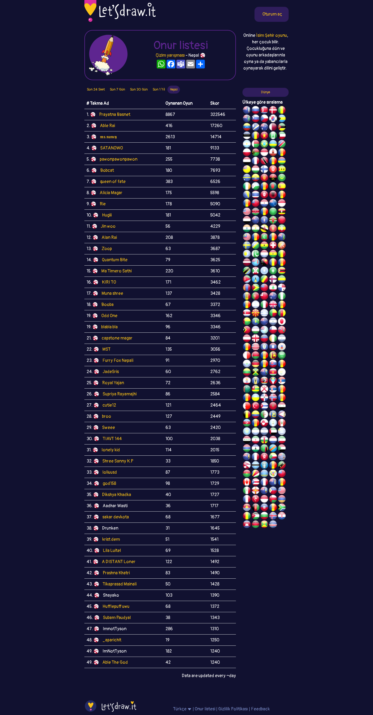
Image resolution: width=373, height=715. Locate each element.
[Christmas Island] (255, 322)
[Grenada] (264, 525)
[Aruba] (264, 474)
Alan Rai (109, 237)
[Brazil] (264, 144)
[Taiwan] (281, 474)
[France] (264, 482)
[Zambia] (264, 449)
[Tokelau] (264, 322)
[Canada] (246, 482)
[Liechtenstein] (264, 339)
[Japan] (281, 322)
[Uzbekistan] (255, 330)
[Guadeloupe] (281, 305)
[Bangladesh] (273, 187)
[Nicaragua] (281, 339)
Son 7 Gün (117, 89)
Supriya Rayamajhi (120, 394)
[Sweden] (246, 246)
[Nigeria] (281, 296)
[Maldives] (264, 237)
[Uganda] (281, 212)
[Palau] (246, 254)
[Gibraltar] (273, 153)
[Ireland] (246, 187)
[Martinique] (273, 237)
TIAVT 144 (112, 438)
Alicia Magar (111, 193)
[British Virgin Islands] (281, 237)
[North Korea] (264, 110)
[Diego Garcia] (264, 212)
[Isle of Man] (255, 499)
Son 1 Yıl (159, 89)
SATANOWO (111, 148)
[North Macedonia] (255, 313)
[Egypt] (246, 161)
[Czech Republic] (264, 119)
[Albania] (273, 195)
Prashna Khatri (116, 573)
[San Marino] (246, 364)
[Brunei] (264, 229)
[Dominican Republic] (264, 398)
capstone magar (117, 338)
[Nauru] (246, 178)
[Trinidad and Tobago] (264, 161)
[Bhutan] (281, 246)
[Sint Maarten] (246, 398)
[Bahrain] (246, 406)
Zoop (107, 248)
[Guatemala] (273, 423)
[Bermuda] (281, 330)
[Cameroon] (281, 313)
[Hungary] (255, 170)
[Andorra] (273, 508)
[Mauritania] (281, 178)
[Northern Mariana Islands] (264, 465)
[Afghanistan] (255, 508)
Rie (103, 204)
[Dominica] (273, 220)
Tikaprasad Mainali (120, 584)
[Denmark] (273, 110)
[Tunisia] (264, 195)
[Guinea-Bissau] (246, 322)
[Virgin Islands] (273, 474)
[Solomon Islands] (255, 246)
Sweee (108, 427)
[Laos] (273, 347)
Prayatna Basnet (114, 114)
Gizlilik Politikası (233, 709)
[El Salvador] (273, 322)
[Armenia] (281, 499)
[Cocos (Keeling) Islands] (273, 296)
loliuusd (109, 472)
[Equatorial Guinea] (281, 440)
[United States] (246, 212)
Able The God (115, 662)
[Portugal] (255, 296)
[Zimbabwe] (281, 271)
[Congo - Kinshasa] (273, 449)
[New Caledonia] (246, 499)
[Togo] (255, 389)
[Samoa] (264, 288)
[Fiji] (255, 263)
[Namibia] (281, 144)
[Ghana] (264, 246)
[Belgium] (246, 415)
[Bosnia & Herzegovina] (246, 195)
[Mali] (281, 254)
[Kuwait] (281, 136)
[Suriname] (273, 372)
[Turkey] (255, 406)
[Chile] (273, 330)
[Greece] (264, 313)
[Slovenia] (255, 119)
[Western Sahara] (264, 356)
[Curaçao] (281, 263)
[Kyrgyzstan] (264, 178)
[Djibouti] (255, 187)
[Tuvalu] (264, 330)
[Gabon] (281, 280)
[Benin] (273, 313)
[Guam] (264, 220)
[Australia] (264, 127)
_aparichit (111, 640)
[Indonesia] (264, 499)
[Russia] (255, 110)
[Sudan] (281, 449)
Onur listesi (205, 709)
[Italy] (264, 305)
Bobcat (107, 170)
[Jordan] (255, 516)
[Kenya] (255, 212)
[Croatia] (281, 516)
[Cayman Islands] (273, 482)
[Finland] (264, 170)
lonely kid (111, 450)
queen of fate (113, 181)
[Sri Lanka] (273, 356)
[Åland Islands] (255, 423)
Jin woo (108, 226)
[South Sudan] (281, 364)
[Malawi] (255, 525)
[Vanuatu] (255, 153)
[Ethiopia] (281, 229)
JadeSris (111, 371)
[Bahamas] (281, 119)
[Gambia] (246, 449)
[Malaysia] (246, 237)
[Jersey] (264, 389)
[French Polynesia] (246, 381)
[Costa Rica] (246, 313)
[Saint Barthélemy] (255, 457)
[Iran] (255, 440)
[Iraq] (246, 440)
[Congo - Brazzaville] (264, 280)
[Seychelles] (255, 474)
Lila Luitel (112, 550)
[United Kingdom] (273, 305)
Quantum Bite (115, 260)
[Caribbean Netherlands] (264, 187)
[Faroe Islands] (273, 280)
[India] (246, 229)
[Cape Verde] (273, 525)
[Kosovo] (255, 237)
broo (106, 416)
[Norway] (273, 398)
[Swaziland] (264, 381)
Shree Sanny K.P (117, 461)
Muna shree (112, 293)
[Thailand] (255, 195)
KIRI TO (109, 282)
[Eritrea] (246, 280)
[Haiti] (264, 508)
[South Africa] (281, 508)
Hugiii (107, 215)
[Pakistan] (255, 254)
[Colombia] (255, 415)
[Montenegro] (273, 229)
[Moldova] (246, 296)
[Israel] (255, 305)
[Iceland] (273, 516)
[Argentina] (246, 144)
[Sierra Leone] (255, 432)
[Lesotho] (255, 449)
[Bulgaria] (264, 516)
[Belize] (264, 347)
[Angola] (273, 178)
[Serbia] (281, 381)
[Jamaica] (255, 372)
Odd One (109, 316)
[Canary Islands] (281, 482)
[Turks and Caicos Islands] (246, 457)
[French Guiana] (246, 203)
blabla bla (109, 327)
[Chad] (255, 136)
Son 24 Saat (96, 89)
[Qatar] (273, 127)
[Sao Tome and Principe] (281, 170)
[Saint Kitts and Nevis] (281, 465)
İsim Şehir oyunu (271, 35)
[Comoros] (273, 457)
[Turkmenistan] (246, 389)
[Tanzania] (246, 271)
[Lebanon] (273, 288)
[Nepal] (246, 465)
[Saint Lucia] (255, 280)
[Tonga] (264, 296)
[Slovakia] (273, 364)
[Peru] (281, 423)
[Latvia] (246, 263)
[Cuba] (264, 406)
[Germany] (255, 364)
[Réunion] (281, 389)
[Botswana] (255, 465)
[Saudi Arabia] (281, 356)
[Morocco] (273, 406)
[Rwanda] (273, 144)
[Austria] (246, 339)
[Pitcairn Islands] (246, 119)
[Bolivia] (273, 254)
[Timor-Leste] (246, 330)
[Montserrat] (264, 491)
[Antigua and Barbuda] (273, 381)
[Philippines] (273, 491)
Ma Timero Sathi (116, 271)
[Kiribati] (246, 508)
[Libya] (273, 212)
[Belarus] (255, 356)
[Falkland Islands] (246, 110)
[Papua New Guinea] (264, 263)
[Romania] (273, 263)
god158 (109, 483)
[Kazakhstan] (246, 432)
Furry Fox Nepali (117, 360)
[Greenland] (264, 423)
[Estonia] (246, 136)
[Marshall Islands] (255, 127)
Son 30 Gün (139, 89)
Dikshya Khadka (116, 494)
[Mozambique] (281, 127)
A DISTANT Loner (118, 561)
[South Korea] (273, 119)
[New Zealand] (255, 220)
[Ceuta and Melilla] (273, 161)
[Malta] (246, 356)
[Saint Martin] (255, 161)
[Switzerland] (273, 246)
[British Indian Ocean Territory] (281, 457)
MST (106, 349)
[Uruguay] (281, 432)
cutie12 (109, 405)
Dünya (265, 92)
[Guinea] (246, 516)
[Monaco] (264, 153)
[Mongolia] (246, 288)
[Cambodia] (246, 525)
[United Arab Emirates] (273, 432)
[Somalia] (264, 271)
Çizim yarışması (170, 55)
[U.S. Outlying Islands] (246, 305)
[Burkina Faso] (246, 474)
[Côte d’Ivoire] (273, 339)
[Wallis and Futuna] (273, 170)
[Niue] (246, 170)
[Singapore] (281, 203)
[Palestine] (281, 398)
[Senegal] (281, 110)
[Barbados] (255, 381)
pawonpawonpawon (118, 159)
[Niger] (255, 229)
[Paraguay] (264, 203)
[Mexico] (246, 491)
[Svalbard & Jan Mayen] (264, 364)
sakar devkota (115, 517)
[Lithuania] (246, 372)
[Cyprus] (281, 372)
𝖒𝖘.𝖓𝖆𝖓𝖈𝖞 (108, 137)
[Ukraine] (255, 398)
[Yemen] (246, 220)
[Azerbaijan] (246, 423)
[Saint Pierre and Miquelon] (273, 415)
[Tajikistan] (246, 347)
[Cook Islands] (273, 203)
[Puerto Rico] (255, 482)
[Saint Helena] (264, 372)
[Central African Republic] (264, 440)
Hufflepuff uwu (115, 606)
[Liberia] (255, 347)
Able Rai (107, 125)
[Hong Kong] (264, 457)
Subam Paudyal (117, 617)
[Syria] (281, 406)
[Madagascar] (255, 144)
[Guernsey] (255, 491)
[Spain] (281, 187)
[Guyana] (255, 288)
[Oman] (273, 499)
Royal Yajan (113, 383)
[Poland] (246, 153)
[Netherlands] (273, 440)
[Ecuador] (255, 178)
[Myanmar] (255, 203)
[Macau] (273, 271)
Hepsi (173, 89)
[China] (281, 220)
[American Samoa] (281, 415)
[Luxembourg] (264, 254)
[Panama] (281, 288)
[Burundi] (255, 271)
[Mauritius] (281, 161)
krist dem (111, 539)
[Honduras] (264, 432)
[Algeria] (264, 415)
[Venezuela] (246, 127)
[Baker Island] (281, 491)
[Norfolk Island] (273, 136)
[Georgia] (255, 339)
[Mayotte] (281, 347)
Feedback (260, 709)
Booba (107, 304)
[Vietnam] (264, 136)
